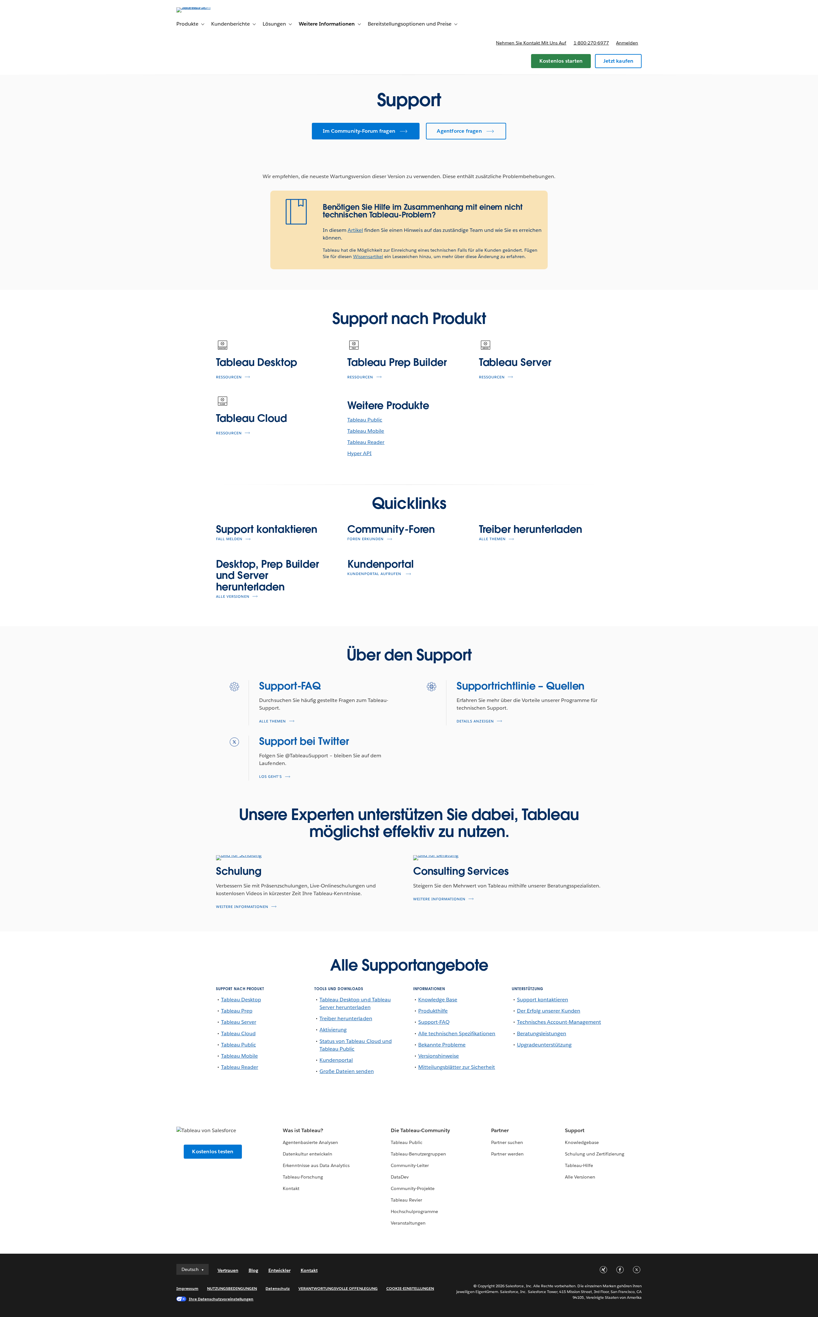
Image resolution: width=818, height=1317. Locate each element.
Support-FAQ (290, 685)
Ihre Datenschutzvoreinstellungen (221, 1299)
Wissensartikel (368, 256)
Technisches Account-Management (559, 1022)
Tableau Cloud (251, 418)
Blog (253, 1270)
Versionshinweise (438, 1056)
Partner (500, 1130)
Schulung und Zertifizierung (595, 1154)
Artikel (355, 230)
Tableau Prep (236, 1010)
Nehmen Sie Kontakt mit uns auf (531, 43)
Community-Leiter (410, 1165)
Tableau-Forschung (303, 1177)
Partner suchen (507, 1142)
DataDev (400, 1177)
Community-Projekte (413, 1188)
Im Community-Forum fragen (359, 131)
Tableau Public (364, 419)
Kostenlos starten (561, 61)
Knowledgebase (582, 1142)
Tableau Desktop (256, 362)
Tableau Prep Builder (396, 362)
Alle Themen (492, 539)
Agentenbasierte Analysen (310, 1142)
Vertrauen (228, 1270)
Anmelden (627, 43)
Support (574, 1130)
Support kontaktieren (266, 529)
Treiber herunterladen (530, 529)
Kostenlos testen (212, 1151)
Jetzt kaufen (618, 61)
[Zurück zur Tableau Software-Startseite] (203, 7)
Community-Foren (391, 529)
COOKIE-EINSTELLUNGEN (410, 1288)
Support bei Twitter (304, 741)
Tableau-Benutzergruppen (418, 1154)
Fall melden (229, 539)
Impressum (187, 1288)
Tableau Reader (365, 442)
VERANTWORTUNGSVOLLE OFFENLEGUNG (338, 1288)
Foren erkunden (365, 539)
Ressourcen (229, 377)
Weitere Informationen (242, 906)
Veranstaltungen (408, 1223)
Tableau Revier (406, 1200)
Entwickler (279, 1270)
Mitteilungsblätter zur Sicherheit (456, 1067)
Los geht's (270, 776)
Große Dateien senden (347, 1071)
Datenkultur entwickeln (307, 1154)
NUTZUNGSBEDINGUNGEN (232, 1288)
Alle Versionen (233, 596)
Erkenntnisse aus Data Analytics (316, 1165)
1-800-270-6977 (591, 43)
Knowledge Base (437, 999)
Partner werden (507, 1154)
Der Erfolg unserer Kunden (548, 1010)
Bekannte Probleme (442, 1044)
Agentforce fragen (459, 131)
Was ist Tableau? (303, 1130)
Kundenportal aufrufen (375, 574)
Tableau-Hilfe (579, 1165)
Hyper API (359, 453)
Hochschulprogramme (414, 1211)
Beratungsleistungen (541, 1033)
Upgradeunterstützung (544, 1044)
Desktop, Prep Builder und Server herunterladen (267, 575)
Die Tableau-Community (420, 1130)
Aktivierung (333, 1029)
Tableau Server (515, 362)
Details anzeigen (475, 721)
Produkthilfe (433, 1010)
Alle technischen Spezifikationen (457, 1033)
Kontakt (291, 1188)
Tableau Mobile (365, 431)
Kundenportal (380, 564)
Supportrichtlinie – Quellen (521, 685)
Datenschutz (277, 1288)
